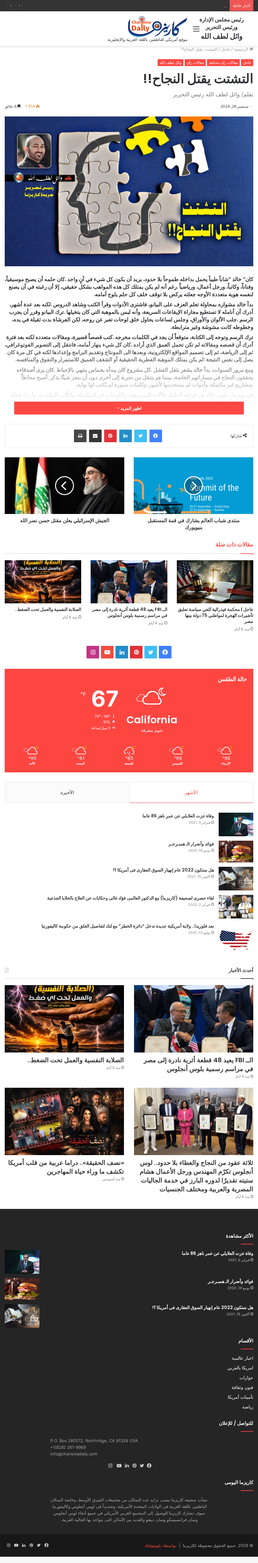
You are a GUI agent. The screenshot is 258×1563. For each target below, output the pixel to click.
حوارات (246, 1377)
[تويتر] (140, 436)
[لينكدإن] (125, 436)
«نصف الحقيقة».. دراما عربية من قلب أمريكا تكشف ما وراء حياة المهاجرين (66, 1167)
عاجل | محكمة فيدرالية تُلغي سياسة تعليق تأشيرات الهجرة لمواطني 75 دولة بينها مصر (215, 615)
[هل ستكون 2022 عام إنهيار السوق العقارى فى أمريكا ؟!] (236, 878)
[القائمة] (196, 31)
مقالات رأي (195, 62)
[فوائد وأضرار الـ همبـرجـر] (236, 851)
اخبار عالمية (242, 1358)
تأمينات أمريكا (240, 1397)
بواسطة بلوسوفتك (160, 1545)
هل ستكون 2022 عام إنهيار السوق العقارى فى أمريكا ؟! (163, 870)
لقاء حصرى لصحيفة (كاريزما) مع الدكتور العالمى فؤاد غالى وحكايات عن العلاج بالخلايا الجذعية (130, 898)
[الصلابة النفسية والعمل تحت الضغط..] (43, 581)
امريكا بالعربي (240, 1367)
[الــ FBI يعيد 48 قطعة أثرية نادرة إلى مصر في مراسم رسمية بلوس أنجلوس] (129, 581)
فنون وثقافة (242, 1387)
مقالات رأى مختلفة (223, 62)
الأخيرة (67, 792)
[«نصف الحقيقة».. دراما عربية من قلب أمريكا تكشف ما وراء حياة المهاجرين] (64, 1121)
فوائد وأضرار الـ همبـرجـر (191, 844)
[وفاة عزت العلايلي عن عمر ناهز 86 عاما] (236, 824)
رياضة (247, 1406)
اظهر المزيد (131, 408)
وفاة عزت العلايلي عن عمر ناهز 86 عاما (178, 816)
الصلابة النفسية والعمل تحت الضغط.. (194, 5)
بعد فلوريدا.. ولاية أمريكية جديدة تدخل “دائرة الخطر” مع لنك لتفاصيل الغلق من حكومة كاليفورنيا (128, 926)
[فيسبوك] (155, 436)
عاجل (225, 49)
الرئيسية (242, 49)
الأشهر (191, 792)
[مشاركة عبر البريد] (95, 436)
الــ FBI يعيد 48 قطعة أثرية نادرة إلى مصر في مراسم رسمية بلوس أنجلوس (129, 612)
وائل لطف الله (171, 62)
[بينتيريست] (110, 436)
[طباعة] (80, 436)
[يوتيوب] (117, 1466)
